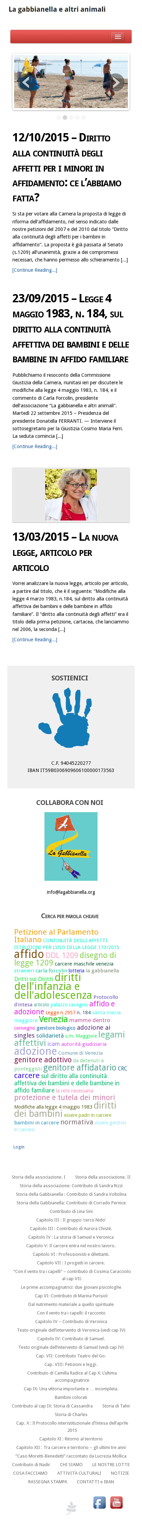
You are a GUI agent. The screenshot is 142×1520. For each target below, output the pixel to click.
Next (115, 82)
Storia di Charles (71, 1414)
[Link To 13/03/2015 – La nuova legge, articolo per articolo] (71, 494)
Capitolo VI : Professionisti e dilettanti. (71, 1254)
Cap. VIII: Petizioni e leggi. (71, 1364)
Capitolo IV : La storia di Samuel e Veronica (71, 1237)
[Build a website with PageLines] (71, 1507)
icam (54, 1043)
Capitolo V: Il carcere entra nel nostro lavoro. (71, 1245)
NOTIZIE (120, 1473)
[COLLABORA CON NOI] (71, 846)
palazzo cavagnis (69, 1004)
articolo (41, 1004)
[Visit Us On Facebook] (99, 1502)
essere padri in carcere (87, 1115)
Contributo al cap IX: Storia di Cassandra (52, 1405)
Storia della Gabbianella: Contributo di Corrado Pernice (71, 1202)
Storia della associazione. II (103, 1177)
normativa (76, 1122)
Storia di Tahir (116, 1405)
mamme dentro (89, 1020)
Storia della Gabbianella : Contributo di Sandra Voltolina (71, 1194)
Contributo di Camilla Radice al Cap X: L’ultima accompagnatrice (72, 1376)
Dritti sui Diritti (33, 978)
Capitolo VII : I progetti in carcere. (71, 1262)
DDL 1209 (61, 955)
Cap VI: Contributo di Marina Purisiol (71, 1295)
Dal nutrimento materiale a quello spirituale (71, 1304)
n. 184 (84, 1012)
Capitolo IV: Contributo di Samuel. (71, 1338)
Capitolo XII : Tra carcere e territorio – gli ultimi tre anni (71, 1447)
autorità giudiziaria (83, 1044)
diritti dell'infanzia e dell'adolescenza (53, 986)
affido (29, 954)
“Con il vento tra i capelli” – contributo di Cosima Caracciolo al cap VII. (72, 1275)
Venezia (53, 1019)
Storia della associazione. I (38, 1177)
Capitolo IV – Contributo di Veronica (71, 1321)
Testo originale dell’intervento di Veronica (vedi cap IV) (71, 1330)
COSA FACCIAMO (30, 1473)
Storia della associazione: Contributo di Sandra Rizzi (71, 1185)
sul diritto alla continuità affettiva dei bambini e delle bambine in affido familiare (67, 1083)
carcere (27, 1075)
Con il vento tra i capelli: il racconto (71, 1313)
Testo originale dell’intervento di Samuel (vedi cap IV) (71, 1347)
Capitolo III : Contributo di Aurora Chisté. (71, 1228)
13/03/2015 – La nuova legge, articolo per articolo (65, 551)
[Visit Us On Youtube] (116, 1502)
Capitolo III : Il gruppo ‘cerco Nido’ (71, 1220)
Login (18, 1146)
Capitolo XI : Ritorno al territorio (71, 1438)
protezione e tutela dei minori (64, 1097)
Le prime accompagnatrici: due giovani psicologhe (71, 1287)
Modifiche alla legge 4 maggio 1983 (53, 1107)
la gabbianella (102, 971)
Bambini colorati (71, 1397)
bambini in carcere (36, 1123)
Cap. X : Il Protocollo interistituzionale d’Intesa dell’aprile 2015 (72, 1426)
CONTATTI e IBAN (95, 1481)
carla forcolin (51, 971)
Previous (27, 82)
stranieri (24, 971)
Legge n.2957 (60, 1012)
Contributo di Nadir (31, 1464)
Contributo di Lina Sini (71, 1211)
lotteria (76, 970)
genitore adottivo (43, 1059)
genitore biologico (56, 1028)
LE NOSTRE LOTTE (111, 1464)
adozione (35, 1051)
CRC (122, 1069)
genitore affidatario (79, 1068)
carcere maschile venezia (84, 964)
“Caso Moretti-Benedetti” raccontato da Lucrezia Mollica (71, 1456)
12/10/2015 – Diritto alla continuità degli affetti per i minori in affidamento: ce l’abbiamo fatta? (66, 167)
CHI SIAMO (71, 1464)
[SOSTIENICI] (71, 720)
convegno (24, 1028)
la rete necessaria (74, 1091)
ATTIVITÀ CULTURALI (79, 1473)
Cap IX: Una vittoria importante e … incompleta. (71, 1388)
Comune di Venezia (80, 1053)
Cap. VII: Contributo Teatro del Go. (71, 1355)
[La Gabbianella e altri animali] (71, 10)
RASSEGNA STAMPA (47, 1481)
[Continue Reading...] (34, 270)
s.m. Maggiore (81, 1036)
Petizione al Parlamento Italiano (56, 935)
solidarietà (50, 1035)
